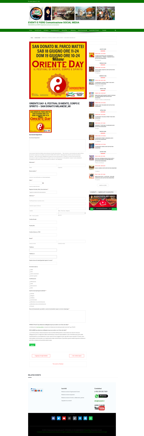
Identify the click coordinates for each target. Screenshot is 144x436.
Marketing (73, 30)
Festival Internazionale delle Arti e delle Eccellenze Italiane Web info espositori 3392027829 (104, 159)
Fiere (32, 271)
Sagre (32, 269)
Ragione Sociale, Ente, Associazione (38, 189)
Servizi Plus (64, 30)
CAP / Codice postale (33, 215)
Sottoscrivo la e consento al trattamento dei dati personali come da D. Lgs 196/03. (52, 327)
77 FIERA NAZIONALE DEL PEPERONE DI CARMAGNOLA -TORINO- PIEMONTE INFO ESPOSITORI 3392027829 (104, 57)
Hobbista (32, 297)
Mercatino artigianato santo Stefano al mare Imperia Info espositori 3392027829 (105, 96)
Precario (32, 306)
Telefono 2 (32, 253)
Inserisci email (32, 243)
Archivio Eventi (37, 37)
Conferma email (61, 243)
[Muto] (113, 209)
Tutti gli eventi (38, 30)
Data (30, 180)
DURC (32, 283)
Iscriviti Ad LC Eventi (94, 30)
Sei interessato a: (33, 266)
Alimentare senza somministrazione (38, 304)
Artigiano (32, 295)
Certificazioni (32, 278)
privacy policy (40, 327)
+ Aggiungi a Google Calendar (41, 355)
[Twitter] (59, 418)
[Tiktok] (75, 418)
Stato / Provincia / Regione (64, 210)
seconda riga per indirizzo (35, 205)
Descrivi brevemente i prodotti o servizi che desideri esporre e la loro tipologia (49, 309)
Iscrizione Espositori (34, 137)
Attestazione (33, 281)
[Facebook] (53, 418)
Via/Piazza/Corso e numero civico (36, 200)
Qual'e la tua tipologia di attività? (37, 290)
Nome (30, 167)
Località (31, 210)
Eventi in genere (34, 275)
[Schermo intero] (115, 209)
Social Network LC (55, 30)
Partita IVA (31, 225)
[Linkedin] (80, 418)
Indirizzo (32, 195)
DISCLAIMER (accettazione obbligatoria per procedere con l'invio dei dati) (48, 330)
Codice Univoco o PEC (34, 232)
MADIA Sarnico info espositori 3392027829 (105, 168)
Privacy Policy (87, 430)
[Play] (91, 209)
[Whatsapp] (91, 418)
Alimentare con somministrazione (38, 301)
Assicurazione (34, 285)
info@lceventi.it (99, 401)
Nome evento (33, 171)
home (30, 30)
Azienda (32, 293)
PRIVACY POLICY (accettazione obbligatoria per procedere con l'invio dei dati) (49, 324)
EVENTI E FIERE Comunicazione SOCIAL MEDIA (53, 22)
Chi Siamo (46, 30)
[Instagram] (69, 418)
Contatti (104, 30)
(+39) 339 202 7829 (100, 391)
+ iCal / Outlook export (76, 355)
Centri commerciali (82, 30)
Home (32, 37)
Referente (32, 162)
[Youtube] (64, 418)
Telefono (31, 247)
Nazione (60, 215)
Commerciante (34, 299)
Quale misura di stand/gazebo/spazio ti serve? (40, 260)
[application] (103, 202)
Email (31, 238)
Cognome (60, 167)
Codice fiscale (32, 219)
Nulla (32, 287)
